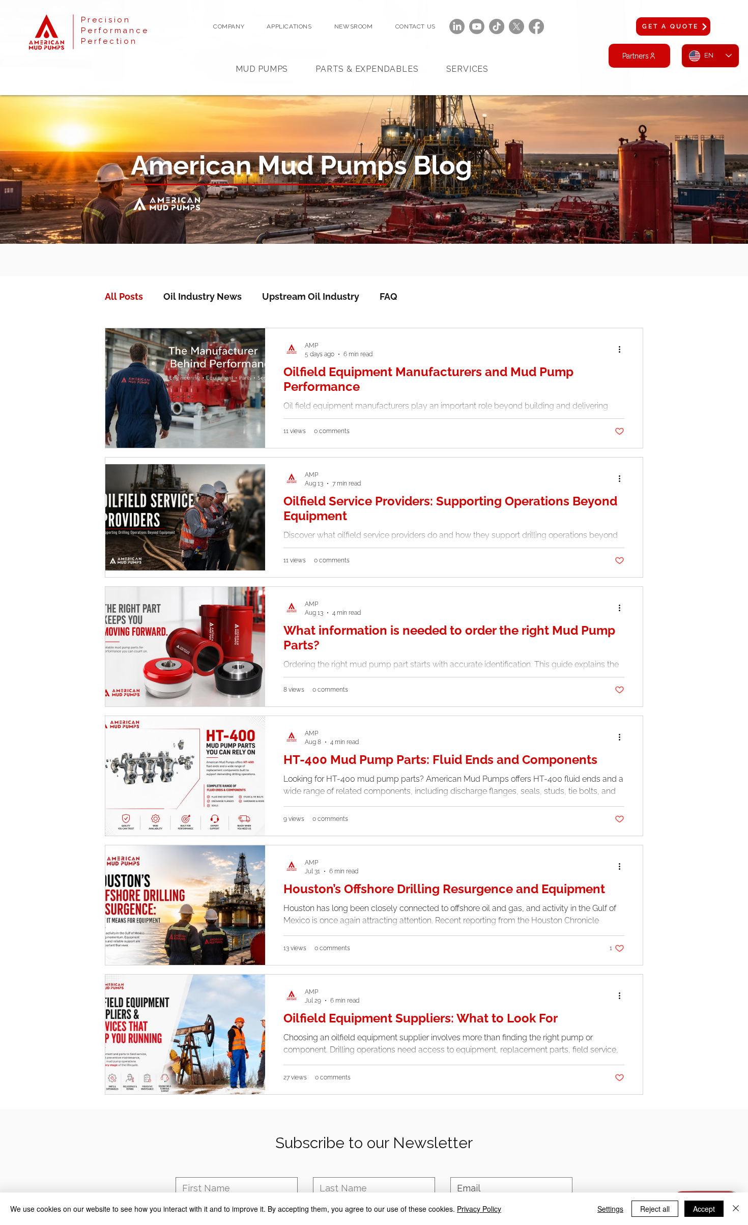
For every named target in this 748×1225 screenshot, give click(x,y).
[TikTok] (496, 26)
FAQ (388, 296)
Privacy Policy (479, 1209)
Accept (704, 1209)
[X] (516, 26)
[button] (229, 26)
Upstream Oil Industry (310, 296)
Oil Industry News (202, 296)
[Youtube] (476, 26)
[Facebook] (536, 26)
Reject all (655, 1209)
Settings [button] (610, 1209)
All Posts (124, 296)
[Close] (736, 1209)
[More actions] (623, 349)
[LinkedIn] (457, 26)
